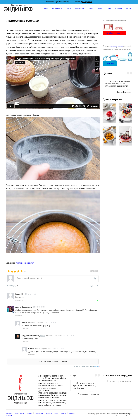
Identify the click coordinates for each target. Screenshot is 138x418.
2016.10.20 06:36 (50, 322)
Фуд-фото (118, 8)
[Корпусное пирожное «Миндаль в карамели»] (109, 133)
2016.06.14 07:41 (69, 335)
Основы (108, 8)
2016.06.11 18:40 (39, 307)
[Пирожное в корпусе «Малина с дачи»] (109, 111)
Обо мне (45, 8)
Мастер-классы (57, 8)
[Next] (131, 73)
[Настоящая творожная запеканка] (125, 111)
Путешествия (79, 8)
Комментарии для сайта (87, 366)
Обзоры (68, 8)
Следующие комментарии (53, 361)
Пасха (100, 8)
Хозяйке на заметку (25, 263)
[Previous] (128, 73)
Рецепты (90, 8)
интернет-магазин (117, 46)
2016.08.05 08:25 (30, 294)
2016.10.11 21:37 (58, 348)
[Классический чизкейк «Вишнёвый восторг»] (125, 133)
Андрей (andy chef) (44, 348)
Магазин (129, 8)
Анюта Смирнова (37, 322)
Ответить (19, 300)
